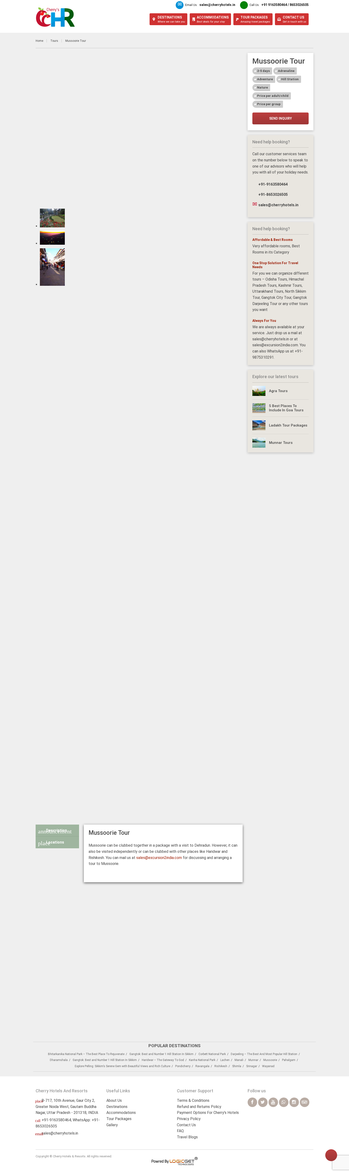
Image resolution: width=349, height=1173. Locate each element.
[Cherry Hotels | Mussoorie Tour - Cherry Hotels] (55, 17)
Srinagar (251, 1066)
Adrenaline (286, 71)
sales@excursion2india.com (159, 857)
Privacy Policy (189, 1119)
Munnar (253, 1060)
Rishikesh (220, 1066)
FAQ (180, 1131)
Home (39, 40)
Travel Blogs (187, 1137)
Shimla (236, 1066)
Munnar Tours (280, 443)
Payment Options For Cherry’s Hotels (208, 1112)
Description (55, 831)
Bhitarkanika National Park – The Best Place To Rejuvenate (86, 1054)
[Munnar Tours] (259, 443)
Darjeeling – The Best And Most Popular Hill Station (264, 1054)
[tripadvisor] (304, 1102)
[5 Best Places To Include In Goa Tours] (259, 408)
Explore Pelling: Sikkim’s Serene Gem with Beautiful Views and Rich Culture (122, 1066)
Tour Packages (119, 1119)
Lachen (225, 1060)
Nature (262, 87)
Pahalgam (288, 1060)
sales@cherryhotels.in (60, 1133)
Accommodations (121, 1112)
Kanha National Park (202, 1060)
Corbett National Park (212, 1054)
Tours (54, 40)
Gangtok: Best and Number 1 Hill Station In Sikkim (161, 1054)
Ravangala (202, 1066)
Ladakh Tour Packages (288, 425)
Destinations (116, 1106)
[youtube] (273, 1102)
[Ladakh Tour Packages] (259, 425)
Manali (239, 1060)
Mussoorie (270, 1060)
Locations (51, 843)
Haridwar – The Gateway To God (163, 1060)
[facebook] (252, 1102)
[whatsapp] (283, 1102)
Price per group (269, 104)
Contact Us (186, 1125)
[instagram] (294, 1102)
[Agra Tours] (259, 391)
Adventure (265, 79)
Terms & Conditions (193, 1100)
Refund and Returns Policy (199, 1106)
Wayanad (268, 1066)
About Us (114, 1100)
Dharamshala (59, 1060)
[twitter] (263, 1102)
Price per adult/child (272, 96)
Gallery (112, 1125)
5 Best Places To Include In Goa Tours (286, 408)
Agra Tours (278, 391)
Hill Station (290, 79)
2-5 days (263, 71)
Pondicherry (182, 1066)
